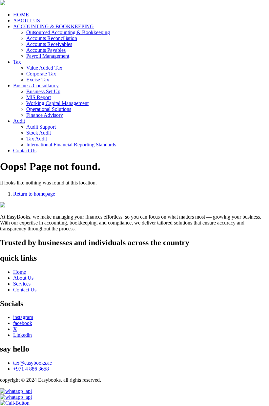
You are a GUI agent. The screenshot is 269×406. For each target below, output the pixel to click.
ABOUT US (26, 20)
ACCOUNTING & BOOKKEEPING (53, 26)
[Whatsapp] (134, 397)
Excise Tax (37, 79)
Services (22, 284)
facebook (22, 323)
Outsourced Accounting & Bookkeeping (68, 32)
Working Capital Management (57, 103)
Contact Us (24, 150)
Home (19, 272)
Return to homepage (34, 194)
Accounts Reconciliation (51, 38)
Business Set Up (43, 91)
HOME (21, 14)
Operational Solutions (48, 109)
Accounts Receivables (49, 44)
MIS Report (38, 97)
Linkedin (22, 335)
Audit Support (41, 127)
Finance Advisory (44, 115)
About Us (23, 278)
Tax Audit (36, 138)
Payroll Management (47, 56)
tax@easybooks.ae (32, 363)
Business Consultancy (36, 85)
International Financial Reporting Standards (71, 144)
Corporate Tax (41, 73)
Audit (19, 121)
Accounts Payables (46, 50)
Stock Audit (38, 133)
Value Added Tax (44, 68)
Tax (17, 62)
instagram (23, 317)
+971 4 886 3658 (31, 369)
